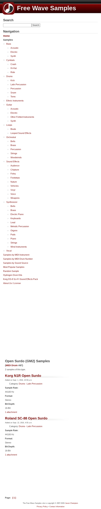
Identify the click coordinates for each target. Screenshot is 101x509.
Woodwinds (16, 157)
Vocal (9, 251)
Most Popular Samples (13, 267)
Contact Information (56, 507)
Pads (13, 234)
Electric (14, 52)
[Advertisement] (23, 302)
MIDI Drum (12, 365)
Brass (13, 145)
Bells (13, 141)
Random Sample (11, 271)
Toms (13, 96)
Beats (13, 129)
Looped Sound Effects (21, 133)
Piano (13, 239)
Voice (13, 194)
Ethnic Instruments (15, 101)
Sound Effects (12, 161)
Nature (14, 182)
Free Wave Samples (46, 8)
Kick (13, 80)
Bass (8, 44)
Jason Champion (71, 503)
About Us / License (12, 283)
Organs (14, 230)
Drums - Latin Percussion (30, 384)
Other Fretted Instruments (22, 117)
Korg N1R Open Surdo (23, 376)
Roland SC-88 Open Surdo (26, 418)
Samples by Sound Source (15, 263)
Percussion (16, 88)
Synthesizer (11, 202)
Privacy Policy (42, 507)
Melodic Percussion (20, 226)
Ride (13, 72)
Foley (13, 174)
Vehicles (15, 186)
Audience (15, 166)
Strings (14, 153)
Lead (13, 222)
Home (6, 36)
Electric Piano (17, 214)
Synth (13, 56)
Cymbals (10, 60)
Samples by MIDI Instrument (16, 255)
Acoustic (15, 48)
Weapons (15, 198)
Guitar (9, 105)
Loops (9, 125)
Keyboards (16, 218)
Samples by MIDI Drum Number (18, 259)
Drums (9, 76)
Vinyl (13, 190)
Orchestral (11, 137)
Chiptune (15, 170)
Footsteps (15, 178)
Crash (13, 64)
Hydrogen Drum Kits (12, 275)
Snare (13, 93)
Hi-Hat (14, 68)
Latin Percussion (18, 84)
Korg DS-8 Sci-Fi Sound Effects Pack (20, 279)
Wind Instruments (19, 247)
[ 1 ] (14, 498)
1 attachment (11, 412)
